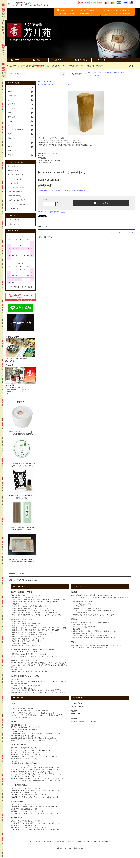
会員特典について (13, 220)
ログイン (61, 60)
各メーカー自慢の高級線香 (16, 174)
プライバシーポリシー (93, 841)
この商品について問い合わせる (65, 190)
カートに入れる (102, 203)
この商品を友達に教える (45, 190)
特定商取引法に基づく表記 (56, 212)
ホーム (40, 81)
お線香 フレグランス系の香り (17, 200)
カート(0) (104, 60)
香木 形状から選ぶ (50, 84)
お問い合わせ (82, 60)
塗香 (115, 72)
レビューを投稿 (128, 233)
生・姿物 (68, 84)
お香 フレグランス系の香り (16, 187)
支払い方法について (36, 841)
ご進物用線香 (96, 72)
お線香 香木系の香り (14, 196)
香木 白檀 (60, 84)
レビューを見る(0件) (115, 233)
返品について (42, 212)
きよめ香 (121, 72)
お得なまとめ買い (93, 75)
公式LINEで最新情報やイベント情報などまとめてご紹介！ (85, 66)
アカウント (18, 60)
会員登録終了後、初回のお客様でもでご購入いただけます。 (35, 66)
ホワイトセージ (107, 72)
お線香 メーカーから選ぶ (16, 191)
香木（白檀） (52, 81)
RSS (103, 841)
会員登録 (40, 60)
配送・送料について (50, 841)
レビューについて (13, 224)
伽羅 (89, 72)
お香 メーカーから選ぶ (15, 179)
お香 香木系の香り (14, 183)
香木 (45, 81)
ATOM (108, 841)
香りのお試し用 (13, 166)
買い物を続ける (81, 190)
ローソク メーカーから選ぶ (16, 204)
